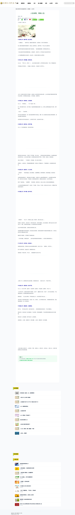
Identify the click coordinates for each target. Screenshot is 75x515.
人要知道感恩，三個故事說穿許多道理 (27, 468)
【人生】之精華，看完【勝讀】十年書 (27, 428)
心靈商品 (29, 3)
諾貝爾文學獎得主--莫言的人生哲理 (27, 494)
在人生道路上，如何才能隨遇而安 (26, 477)
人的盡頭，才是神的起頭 (24, 481)
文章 (34, 3)
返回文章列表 (18, 9)
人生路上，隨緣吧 (23, 433)
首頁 (17, 3)
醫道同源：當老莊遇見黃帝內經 (26, 499)
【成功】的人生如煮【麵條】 (25, 397)
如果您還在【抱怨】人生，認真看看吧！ (27, 393)
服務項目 (23, 3)
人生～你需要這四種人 (24, 406)
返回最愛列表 (23, 9)
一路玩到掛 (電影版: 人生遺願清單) (26, 472)
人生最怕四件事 (23, 410)
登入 (57, 3)
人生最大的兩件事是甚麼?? (25, 424)
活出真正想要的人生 (24, 419)
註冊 (51, 3)
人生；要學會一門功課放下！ (25, 415)
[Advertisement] (37, 78)
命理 (46, 3)
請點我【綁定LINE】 (30, 358)
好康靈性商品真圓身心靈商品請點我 (26, 360)
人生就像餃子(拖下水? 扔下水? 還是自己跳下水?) (29, 401)
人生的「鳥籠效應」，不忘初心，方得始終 (28, 490)
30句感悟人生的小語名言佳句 (25, 486)
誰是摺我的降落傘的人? (24, 463)
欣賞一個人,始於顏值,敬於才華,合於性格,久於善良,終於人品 (31, 503)
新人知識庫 (40, 3)
